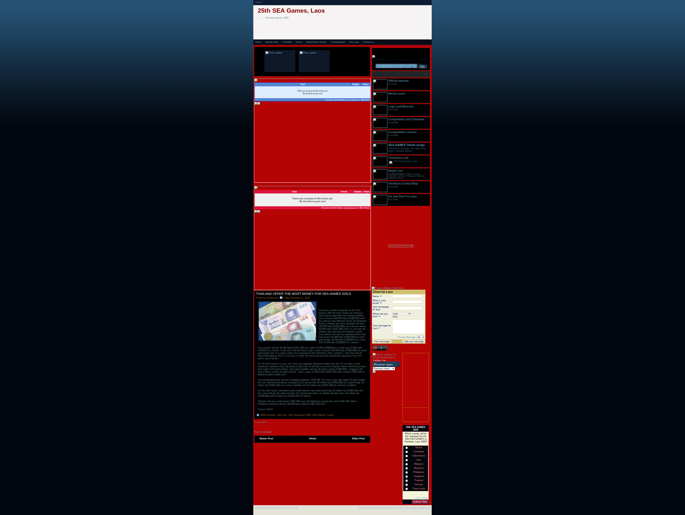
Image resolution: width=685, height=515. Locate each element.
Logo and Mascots (400, 106)
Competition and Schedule (406, 119)
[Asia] (408, 316)
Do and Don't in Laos (402, 196)
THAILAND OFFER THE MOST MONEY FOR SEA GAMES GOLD (303, 294)
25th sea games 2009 (299, 415)
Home (258, 2)
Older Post (358, 438)
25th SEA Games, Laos (291, 10)
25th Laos (282, 415)
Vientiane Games (403, 151)
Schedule (287, 42)
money (330, 415)
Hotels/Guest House (316, 42)
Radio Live (395, 170)
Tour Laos (354, 42)
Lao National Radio (396, 174)
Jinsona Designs (397, 508)
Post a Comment (263, 432)
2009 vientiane (267, 415)
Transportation (337, 42)
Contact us (368, 42)
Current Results (421, 498)
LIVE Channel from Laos (405, 161)
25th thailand (318, 415)
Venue (299, 42)
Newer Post (266, 438)
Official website (398, 80)
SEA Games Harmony (398, 148)
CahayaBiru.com (423, 508)
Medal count (396, 93)
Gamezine (363, 508)
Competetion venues (402, 132)
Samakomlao (271, 42)
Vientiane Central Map (403, 183)
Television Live (398, 157)
